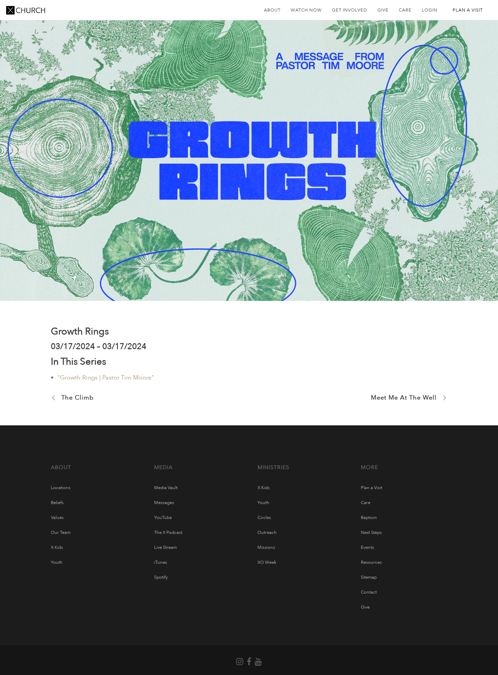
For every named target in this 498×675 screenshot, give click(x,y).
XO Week (266, 562)
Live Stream (165, 547)
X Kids (57, 547)
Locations (60, 488)
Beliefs (57, 503)
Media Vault (166, 488)
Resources (371, 562)
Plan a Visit (371, 488)
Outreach (267, 532)
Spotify (161, 577)
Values (57, 518)
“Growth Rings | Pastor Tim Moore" (106, 377)
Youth (57, 562)
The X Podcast (168, 532)
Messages (164, 503)
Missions (266, 547)
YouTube (163, 518)
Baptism (369, 518)
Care (365, 503)
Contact (369, 592)
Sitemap (369, 577)
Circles (264, 518)
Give (365, 607)
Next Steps (371, 532)
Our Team (60, 532)
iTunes (160, 562)
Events (367, 547)
